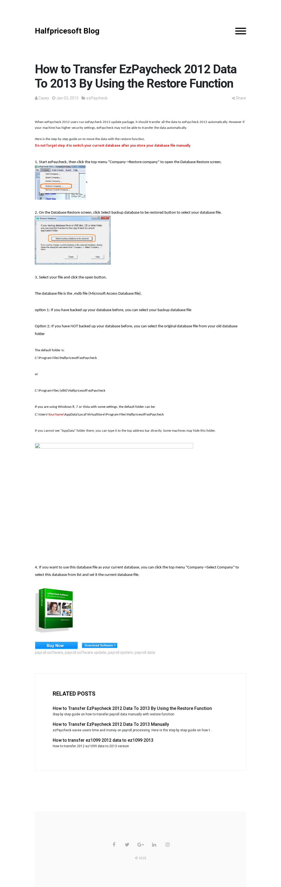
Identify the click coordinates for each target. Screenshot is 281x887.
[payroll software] (55, 610)
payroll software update (85, 652)
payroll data (145, 652)
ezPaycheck (97, 98)
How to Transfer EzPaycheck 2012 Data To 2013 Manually (111, 724)
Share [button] (241, 98)
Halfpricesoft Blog (67, 30)
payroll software (49, 652)
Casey (43, 98)
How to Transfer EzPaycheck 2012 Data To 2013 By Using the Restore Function (132, 708)
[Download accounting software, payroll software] (101, 645)
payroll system (120, 652)
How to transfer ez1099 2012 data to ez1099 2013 (103, 740)
